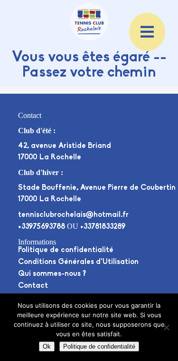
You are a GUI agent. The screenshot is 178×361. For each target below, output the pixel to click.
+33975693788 (41, 227)
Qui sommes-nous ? (52, 274)
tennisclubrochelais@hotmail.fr (73, 215)
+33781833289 (102, 227)
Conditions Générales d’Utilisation (78, 262)
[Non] (166, 327)
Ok (47, 346)
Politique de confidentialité (65, 250)
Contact (33, 286)
